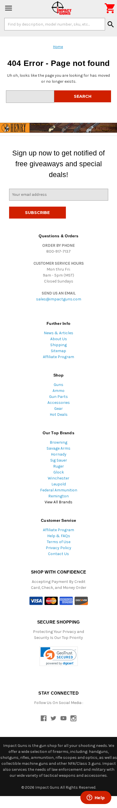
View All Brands (58, 502)
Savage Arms (58, 448)
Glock (58, 472)
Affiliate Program (58, 356)
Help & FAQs (58, 535)
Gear (58, 408)
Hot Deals (59, 414)
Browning (58, 442)
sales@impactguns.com (58, 299)
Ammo (58, 390)
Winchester (58, 478)
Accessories (58, 402)
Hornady (58, 454)
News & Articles (58, 333)
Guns (58, 384)
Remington (58, 496)
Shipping (58, 344)
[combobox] (54, 24)
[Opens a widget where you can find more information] (95, 798)
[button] (59, 656)
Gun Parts (58, 396)
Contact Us (58, 553)
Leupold (58, 484)
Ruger (58, 466)
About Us (58, 339)
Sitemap (58, 350)
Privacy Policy (58, 547)
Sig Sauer (58, 460)
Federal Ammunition (58, 490)
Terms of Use (58, 541)
